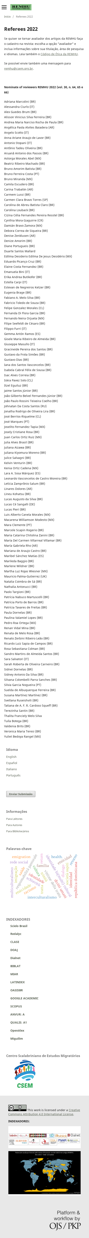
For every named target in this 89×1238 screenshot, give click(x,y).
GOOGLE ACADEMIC (24, 998)
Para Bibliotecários (17, 831)
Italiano (11, 769)
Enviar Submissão (20, 794)
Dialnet (13, 958)
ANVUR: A (15, 1014)
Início (7, 16)
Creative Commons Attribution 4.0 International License (44, 1112)
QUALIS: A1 (16, 1022)
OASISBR (16, 990)
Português (13, 775)
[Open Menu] (4, 7)
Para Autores (14, 825)
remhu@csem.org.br (18, 68)
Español (11, 763)
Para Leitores (14, 819)
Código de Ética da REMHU (59, 54)
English (11, 757)
